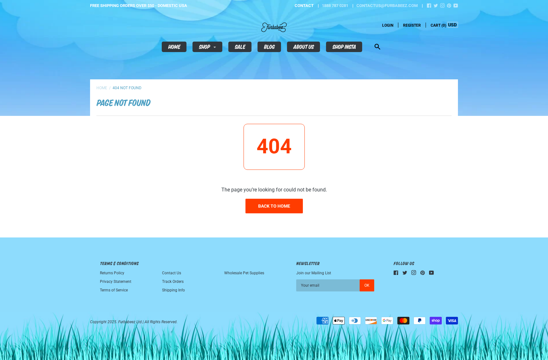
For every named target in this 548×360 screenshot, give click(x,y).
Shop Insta (344, 46)
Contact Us (171, 273)
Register (412, 25)
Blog (269, 46)
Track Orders (173, 281)
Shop (205, 46)
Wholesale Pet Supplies (244, 273)
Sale (240, 46)
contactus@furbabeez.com (387, 5)
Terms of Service (114, 290)
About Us (303, 46)
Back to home (274, 206)
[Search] (377, 47)
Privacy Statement (115, 281)
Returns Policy (112, 273)
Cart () (438, 25)
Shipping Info (173, 290)
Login (387, 25)
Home (174, 46)
